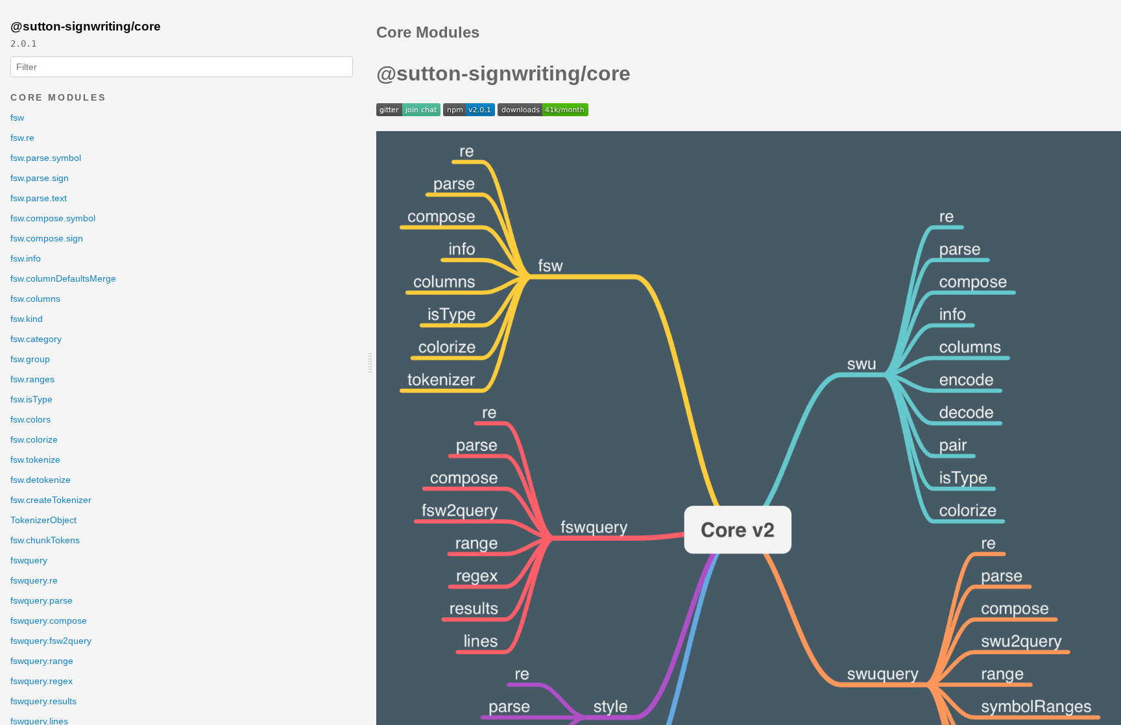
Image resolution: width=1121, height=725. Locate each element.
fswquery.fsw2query (50, 640)
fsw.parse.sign (39, 178)
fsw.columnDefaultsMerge (63, 278)
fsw (17, 117)
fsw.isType (31, 399)
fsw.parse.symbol (45, 158)
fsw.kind (26, 318)
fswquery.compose (48, 620)
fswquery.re (34, 580)
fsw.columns (35, 298)
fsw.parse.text (38, 198)
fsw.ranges (32, 379)
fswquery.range (41, 661)
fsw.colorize (34, 439)
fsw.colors (30, 419)
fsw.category (36, 339)
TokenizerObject (43, 520)
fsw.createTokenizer (50, 500)
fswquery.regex (41, 681)
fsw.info (25, 258)
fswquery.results (43, 701)
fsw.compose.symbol (52, 218)
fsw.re (22, 137)
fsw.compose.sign (46, 238)
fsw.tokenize (35, 459)
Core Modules (58, 97)
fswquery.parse (41, 600)
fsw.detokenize (40, 479)
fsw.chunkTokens (45, 540)
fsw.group (30, 359)
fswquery (28, 560)
